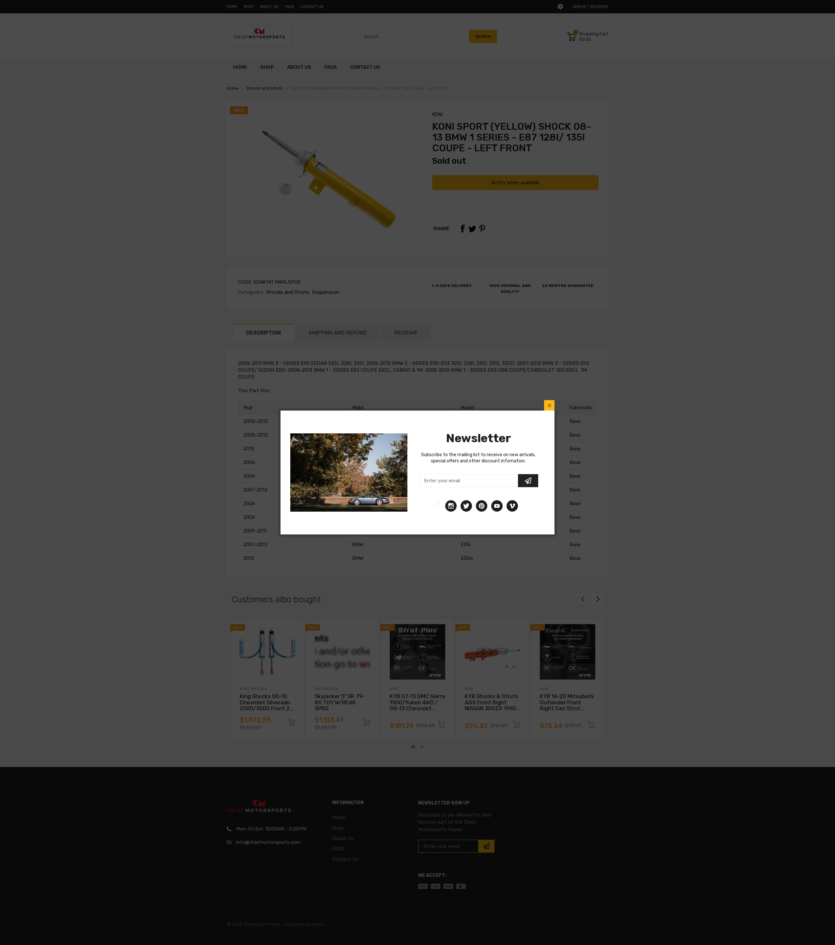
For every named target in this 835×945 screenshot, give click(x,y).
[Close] (549, 405)
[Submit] (528, 480)
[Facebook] (438, 506)
